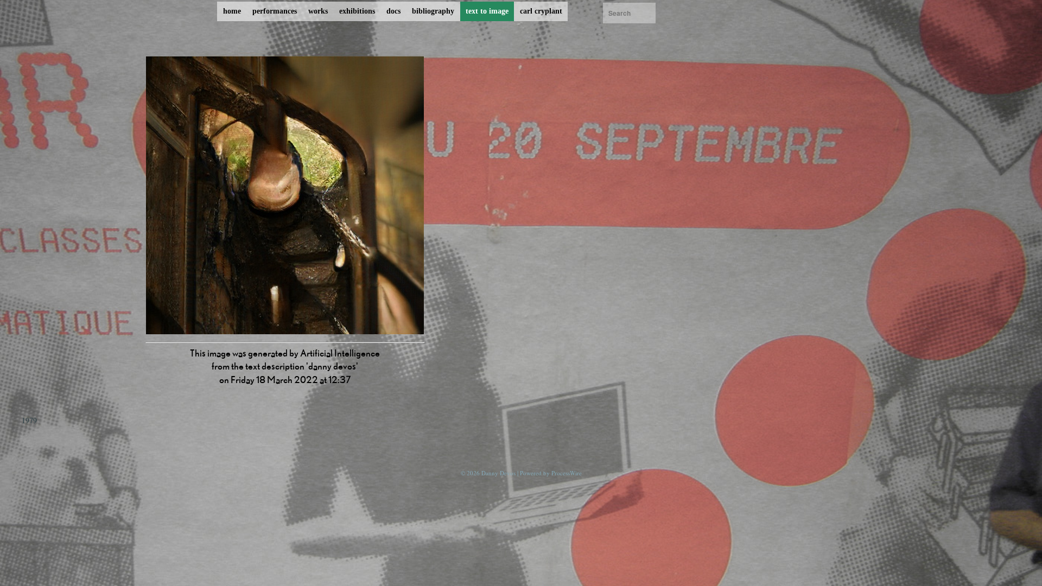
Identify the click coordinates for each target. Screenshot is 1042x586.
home (232, 11)
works (318, 11)
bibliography (433, 11)
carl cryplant (541, 11)
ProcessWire (566, 473)
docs (393, 11)
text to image (487, 11)
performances (274, 11)
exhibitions (357, 11)
